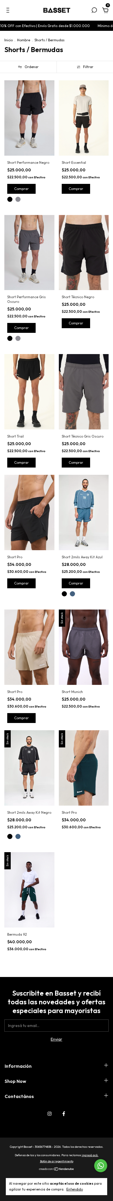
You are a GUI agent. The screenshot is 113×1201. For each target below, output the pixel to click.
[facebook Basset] (63, 1113)
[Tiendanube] (57, 1169)
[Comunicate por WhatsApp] (100, 1165)
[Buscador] (94, 11)
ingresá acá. (90, 1155)
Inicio (8, 40)
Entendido (74, 1189)
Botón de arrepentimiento (56, 1161)
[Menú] (8, 11)
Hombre (23, 40)
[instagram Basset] (49, 1113)
